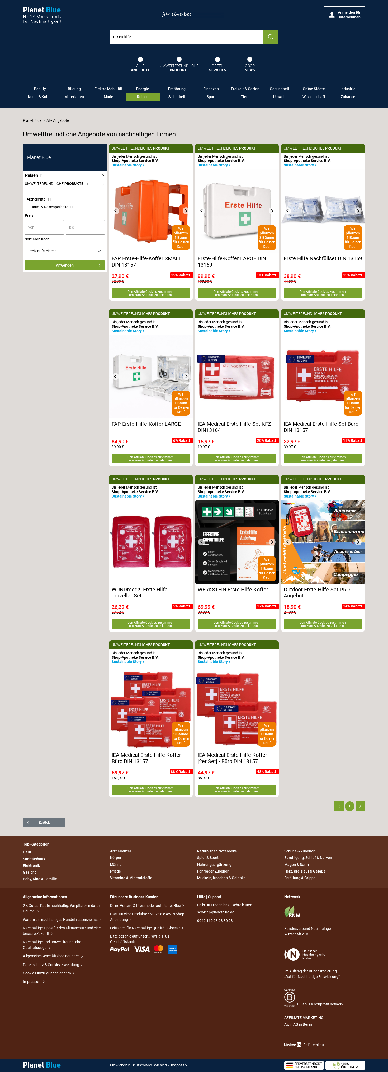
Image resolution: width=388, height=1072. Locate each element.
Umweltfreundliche (179, 68)
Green (217, 68)
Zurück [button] (44, 822)
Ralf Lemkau (313, 1045)
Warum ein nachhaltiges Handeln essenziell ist (61, 919)
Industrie (348, 89)
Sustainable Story (127, 165)
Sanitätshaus (34, 859)
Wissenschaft (313, 97)
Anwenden (65, 265)
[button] (344, 14)
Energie (142, 89)
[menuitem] (65, 184)
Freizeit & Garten (245, 89)
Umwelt (279, 97)
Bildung (74, 89)
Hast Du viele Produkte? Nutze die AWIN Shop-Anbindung (147, 917)
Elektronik (31, 866)
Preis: (30, 215)
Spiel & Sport (208, 858)
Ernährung (177, 89)
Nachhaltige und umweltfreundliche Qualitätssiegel (52, 945)
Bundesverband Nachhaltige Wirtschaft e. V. (307, 931)
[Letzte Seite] (360, 806)
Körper (115, 858)
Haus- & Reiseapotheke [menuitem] (51, 207)
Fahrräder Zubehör (213, 871)
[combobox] (187, 37)
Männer (116, 864)
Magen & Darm (296, 864)
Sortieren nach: (37, 239)
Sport (211, 97)
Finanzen (211, 89)
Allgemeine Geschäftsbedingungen (52, 956)
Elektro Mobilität (108, 89)
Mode (108, 97)
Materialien (74, 97)
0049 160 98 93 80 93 (215, 920)
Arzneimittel (120, 851)
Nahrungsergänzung (214, 864)
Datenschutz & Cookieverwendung (51, 965)
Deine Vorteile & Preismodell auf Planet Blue (146, 905)
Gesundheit (279, 89)
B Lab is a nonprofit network (320, 1004)
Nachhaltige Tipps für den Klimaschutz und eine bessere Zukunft (62, 931)
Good (250, 68)
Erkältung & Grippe (300, 878)
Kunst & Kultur (40, 97)
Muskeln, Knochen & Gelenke (221, 878)
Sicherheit (177, 97)
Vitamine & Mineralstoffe (131, 878)
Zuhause (348, 97)
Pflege (115, 871)
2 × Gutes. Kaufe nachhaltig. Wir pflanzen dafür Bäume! (61, 908)
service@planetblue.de (215, 912)
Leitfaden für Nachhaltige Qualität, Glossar (145, 928)
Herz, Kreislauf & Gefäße (305, 871)
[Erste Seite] (339, 806)
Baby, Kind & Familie (40, 879)
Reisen (143, 97)
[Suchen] (270, 37)
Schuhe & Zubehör (299, 851)
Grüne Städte (314, 89)
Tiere (245, 97)
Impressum (32, 982)
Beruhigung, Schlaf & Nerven (308, 858)
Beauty (40, 89)
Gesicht (29, 872)
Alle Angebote (57, 120)
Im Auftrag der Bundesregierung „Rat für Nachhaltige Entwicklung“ (312, 974)
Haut (27, 852)
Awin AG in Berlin (298, 1024)
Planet (42, 15)
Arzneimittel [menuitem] (39, 199)
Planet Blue (32, 120)
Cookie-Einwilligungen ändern (47, 973)
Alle (140, 68)
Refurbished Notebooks (217, 851)
